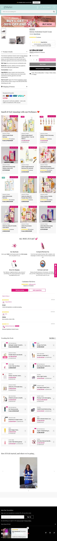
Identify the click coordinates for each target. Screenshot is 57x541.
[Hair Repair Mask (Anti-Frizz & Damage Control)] (33, 387)
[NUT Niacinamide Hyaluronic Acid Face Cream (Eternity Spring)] (5, 409)
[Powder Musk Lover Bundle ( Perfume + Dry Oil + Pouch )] (5, 355)
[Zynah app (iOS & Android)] (37, 7)
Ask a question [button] (37, 290)
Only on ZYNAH (40, 353)
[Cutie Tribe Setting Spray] (5, 442)
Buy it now (43, 64)
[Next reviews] (53, 44)
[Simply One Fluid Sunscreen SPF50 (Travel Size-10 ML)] (33, 345)
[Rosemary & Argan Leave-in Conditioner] (5, 420)
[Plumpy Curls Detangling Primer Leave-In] (33, 399)
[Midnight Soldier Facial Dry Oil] (5, 345)
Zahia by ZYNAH (6, 133)
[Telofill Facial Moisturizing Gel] (33, 409)
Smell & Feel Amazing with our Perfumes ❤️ (20, 112)
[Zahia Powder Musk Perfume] (9, 123)
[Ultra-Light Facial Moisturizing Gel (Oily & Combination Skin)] (33, 376)
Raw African (24, 55)
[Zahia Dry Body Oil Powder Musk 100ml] (28, 184)
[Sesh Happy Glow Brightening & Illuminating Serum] (5, 431)
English (15, 530)
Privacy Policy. (28, 520)
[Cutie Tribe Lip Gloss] (5, 366)
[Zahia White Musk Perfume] (9, 184)
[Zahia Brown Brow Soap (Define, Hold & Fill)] (9, 155)
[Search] (54, 11)
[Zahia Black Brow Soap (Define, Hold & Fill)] (47, 214)
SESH (38, 343)
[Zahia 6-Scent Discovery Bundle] (47, 123)
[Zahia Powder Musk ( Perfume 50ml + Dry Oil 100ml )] (28, 123)
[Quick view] (16, 118)
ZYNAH (38, 439)
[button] (33, 37)
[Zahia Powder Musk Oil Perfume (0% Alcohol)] (28, 155)
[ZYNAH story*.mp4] (28, 473)
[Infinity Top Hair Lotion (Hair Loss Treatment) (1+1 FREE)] (5, 376)
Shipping (32, 52)
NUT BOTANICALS (12, 343)
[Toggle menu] (2, 7)
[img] (5, 300)
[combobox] (28, 11)
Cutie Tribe (11, 364)
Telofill (39, 374)
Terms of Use (20, 520)
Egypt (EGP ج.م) (7, 530)
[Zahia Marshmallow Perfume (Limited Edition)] (47, 155)
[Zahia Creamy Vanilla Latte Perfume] (47, 184)
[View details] (25, 345)
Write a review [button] (20, 290)
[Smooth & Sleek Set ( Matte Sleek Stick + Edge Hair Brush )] (33, 355)
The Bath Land (40, 385)
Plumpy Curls (40, 396)
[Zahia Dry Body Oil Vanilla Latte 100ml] (9, 214)
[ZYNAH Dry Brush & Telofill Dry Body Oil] (5, 399)
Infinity (10, 373)
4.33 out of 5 (32, 284)
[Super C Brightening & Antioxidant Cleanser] (33, 431)
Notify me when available (43, 68)
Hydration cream (22, 80)
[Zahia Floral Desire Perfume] (28, 214)
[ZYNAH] (28, 21)
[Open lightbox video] (28, 473)
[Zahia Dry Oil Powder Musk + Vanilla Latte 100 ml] (5, 387)
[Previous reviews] (32, 44)
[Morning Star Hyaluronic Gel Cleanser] (33, 366)
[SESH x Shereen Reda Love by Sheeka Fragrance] (33, 420)
